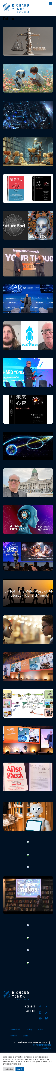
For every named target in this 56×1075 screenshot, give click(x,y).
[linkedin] (40, 1012)
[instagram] (46, 1006)
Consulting (13, 1035)
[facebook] (40, 1006)
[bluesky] (46, 1018)
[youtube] (40, 1018)
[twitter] (46, 1012)
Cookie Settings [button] (9, 1069)
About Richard (15, 1029)
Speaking (29, 1029)
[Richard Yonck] (16, 12)
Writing (40, 1029)
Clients (25, 1035)
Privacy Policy (46, 1048)
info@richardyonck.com (42, 1044)
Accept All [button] (19, 1069)
